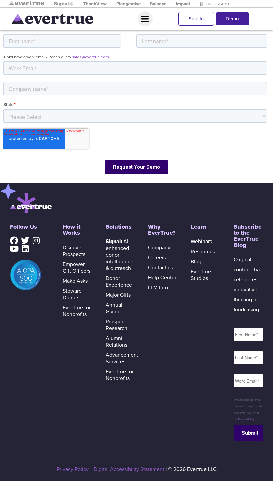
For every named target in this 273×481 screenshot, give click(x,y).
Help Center (162, 277)
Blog (196, 261)
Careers (157, 257)
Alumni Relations (116, 341)
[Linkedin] (25, 249)
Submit (250, 433)
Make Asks (75, 281)
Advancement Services (120, 358)
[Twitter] (25, 240)
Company (159, 247)
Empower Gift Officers (76, 267)
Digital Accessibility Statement (129, 469)
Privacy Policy (246, 419)
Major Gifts (118, 295)
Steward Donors (72, 294)
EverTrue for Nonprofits (77, 311)
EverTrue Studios (201, 275)
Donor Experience (119, 281)
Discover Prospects (74, 251)
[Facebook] (14, 240)
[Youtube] (14, 249)
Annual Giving (114, 308)
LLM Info (158, 287)
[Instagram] (36, 240)
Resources (203, 251)
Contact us (160, 267)
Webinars (201, 241)
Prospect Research (116, 325)
